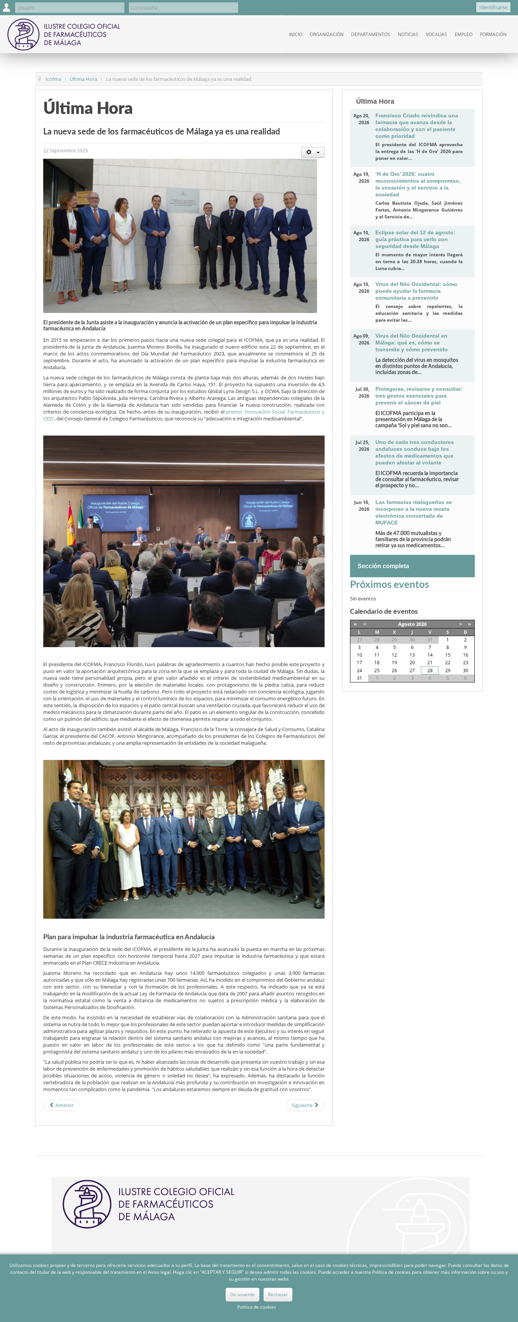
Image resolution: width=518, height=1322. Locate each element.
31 (359, 678)
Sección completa (383, 566)
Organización (327, 34)
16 (465, 655)
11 (377, 655)
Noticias (408, 34)
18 (377, 662)
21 (430, 662)
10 (359, 655)
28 (430, 670)
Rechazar (278, 1294)
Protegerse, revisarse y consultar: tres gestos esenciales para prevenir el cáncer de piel (419, 396)
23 (465, 662)
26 (394, 670)
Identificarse (493, 7)
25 (377, 670)
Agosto (406, 624)
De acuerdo (242, 1294)
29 (448, 670)
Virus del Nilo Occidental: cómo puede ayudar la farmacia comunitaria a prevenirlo (416, 291)
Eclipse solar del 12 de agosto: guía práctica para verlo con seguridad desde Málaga (415, 239)
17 (359, 662)
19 (394, 662)
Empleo (463, 34)
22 (448, 662)
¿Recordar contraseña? (268, 12)
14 (430, 655)
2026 (421, 624)
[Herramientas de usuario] (313, 152)
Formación (493, 34)
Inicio (295, 34)
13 (412, 655)
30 (465, 670)
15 (448, 655)
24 (359, 670)
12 (394, 655)
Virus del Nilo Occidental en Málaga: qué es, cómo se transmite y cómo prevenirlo (411, 342)
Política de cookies (256, 1307)
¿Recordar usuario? (264, 5)
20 (412, 662)
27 (412, 670)
